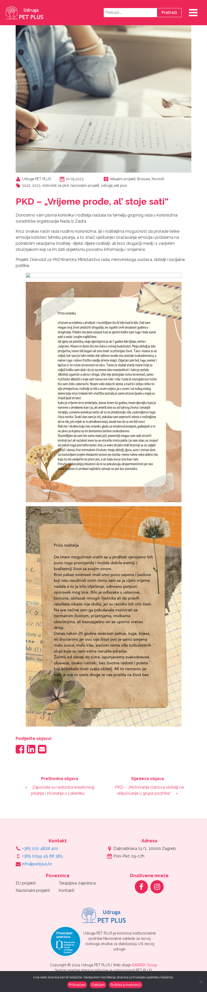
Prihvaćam (77, 985)
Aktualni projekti (123, 179)
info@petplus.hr (37, 863)
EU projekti (26, 883)
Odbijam (98, 985)
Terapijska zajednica (77, 883)
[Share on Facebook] (20, 749)
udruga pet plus (114, 185)
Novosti (158, 179)
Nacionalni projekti (33, 890)
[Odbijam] (200, 981)
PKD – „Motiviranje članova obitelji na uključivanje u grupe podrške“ (149, 790)
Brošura (143, 179)
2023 (36, 185)
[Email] (42, 749)
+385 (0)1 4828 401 (40, 848)
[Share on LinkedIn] (31, 749)
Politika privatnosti (126, 985)
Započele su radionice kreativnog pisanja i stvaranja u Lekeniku (62, 790)
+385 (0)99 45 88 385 (42, 856)
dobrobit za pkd (55, 185)
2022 (26, 185)
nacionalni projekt (84, 185)
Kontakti (66, 890)
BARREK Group (144, 965)
